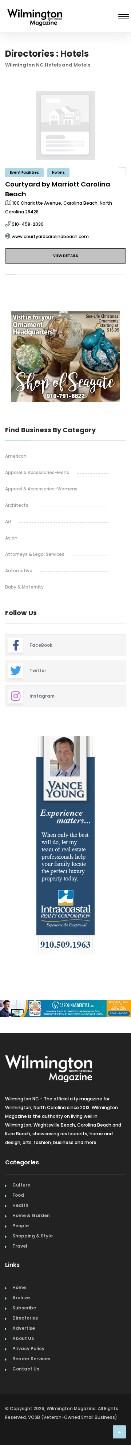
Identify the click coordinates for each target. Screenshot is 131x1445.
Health (20, 1205)
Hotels (58, 172)
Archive (21, 1298)
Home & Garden (31, 1215)
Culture (21, 1185)
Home (19, 1287)
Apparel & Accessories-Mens (37, 472)
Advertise (23, 1328)
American (16, 456)
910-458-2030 (28, 224)
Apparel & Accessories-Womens (41, 489)
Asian (11, 538)
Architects (16, 505)
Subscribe (24, 1308)
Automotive (18, 570)
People (20, 1226)
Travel (19, 1246)
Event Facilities (24, 172)
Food (18, 1195)
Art (8, 521)
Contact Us (25, 1369)
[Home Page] (35, 8)
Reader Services (31, 1359)
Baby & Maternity (24, 587)
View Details (65, 255)
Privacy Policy (28, 1348)
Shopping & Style (32, 1236)
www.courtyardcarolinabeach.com (50, 236)
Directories (25, 1318)
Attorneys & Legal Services (34, 554)
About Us (23, 1338)
